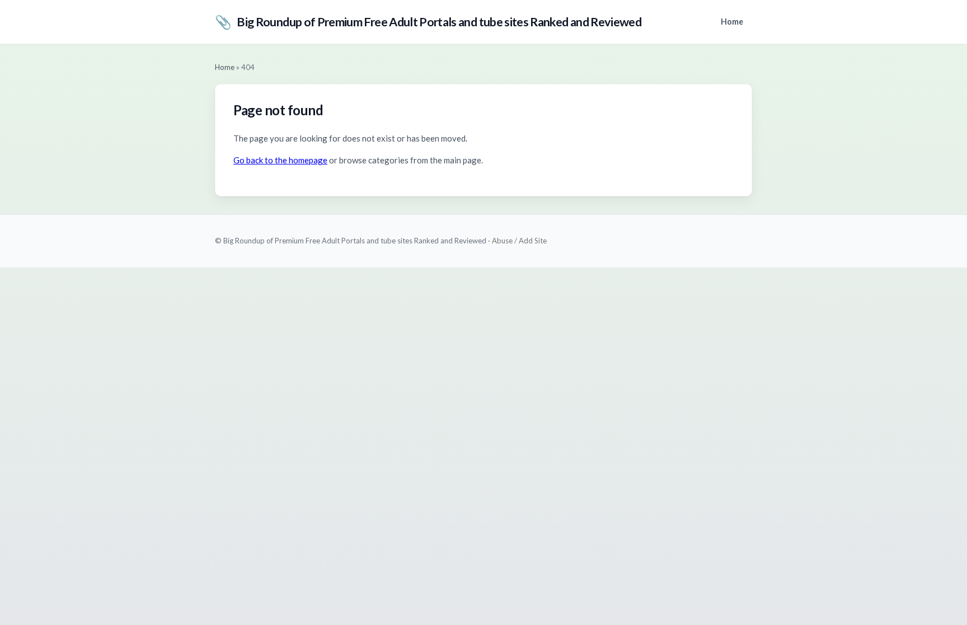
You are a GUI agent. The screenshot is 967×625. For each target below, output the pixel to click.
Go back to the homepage (280, 160)
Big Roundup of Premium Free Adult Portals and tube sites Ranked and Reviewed (428, 21)
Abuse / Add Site (519, 240)
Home (732, 21)
